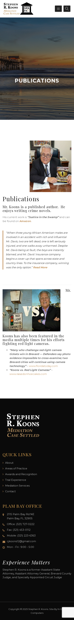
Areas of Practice (16, 468)
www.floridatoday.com (43, 366)
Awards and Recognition (21, 474)
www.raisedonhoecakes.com (28, 374)
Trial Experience (15, 480)
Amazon (25, 221)
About (9, 462)
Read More (40, 267)
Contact (10, 491)
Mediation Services (17, 485)
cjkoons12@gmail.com (21, 541)
